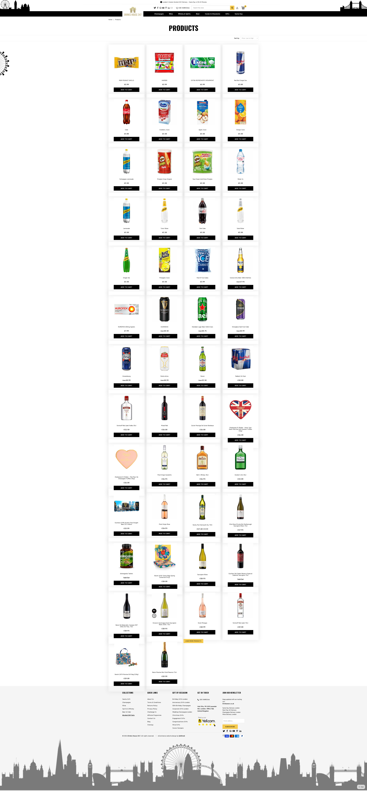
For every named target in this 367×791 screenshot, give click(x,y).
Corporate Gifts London (180, 709)
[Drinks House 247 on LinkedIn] (169, 8)
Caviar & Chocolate (212, 14)
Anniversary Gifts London (181, 702)
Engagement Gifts (178, 718)
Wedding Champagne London (182, 712)
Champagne (159, 14)
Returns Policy (152, 705)
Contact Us (151, 718)
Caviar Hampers (178, 728)
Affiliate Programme (154, 715)
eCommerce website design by (168, 736)
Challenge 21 (151, 712)
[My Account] (238, 6)
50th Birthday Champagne (181, 705)
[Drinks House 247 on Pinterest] (166, 8)
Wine (171, 14)
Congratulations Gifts (180, 721)
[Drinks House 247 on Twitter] (155, 8)
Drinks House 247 (134, 736)
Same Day (239, 14)
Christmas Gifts (178, 715)
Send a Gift (126, 699)
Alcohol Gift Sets (128, 715)
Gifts (227, 14)
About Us (150, 699)
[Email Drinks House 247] (172, 8)
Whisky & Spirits (184, 14)
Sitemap (150, 725)
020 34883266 (184, 8)
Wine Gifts (176, 725)
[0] (243, 7)
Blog (148, 721)
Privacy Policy (152, 709)
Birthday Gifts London (180, 699)
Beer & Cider (126, 712)
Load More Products (193, 641)
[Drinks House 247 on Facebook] (158, 8)
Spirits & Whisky (128, 709)
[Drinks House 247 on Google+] (161, 8)
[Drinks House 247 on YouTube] (163, 8)
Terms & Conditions (154, 702)
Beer (198, 14)
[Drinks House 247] (132, 11)
